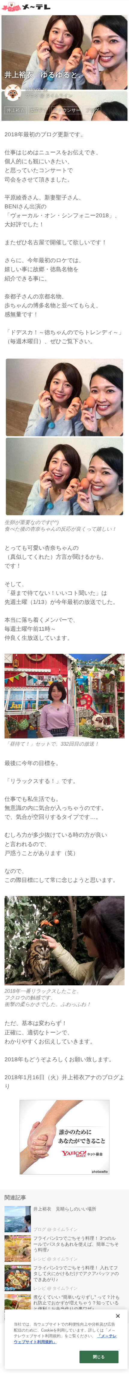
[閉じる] (117, 1316)
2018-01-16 (36, 89)
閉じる (99, 1357)
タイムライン (59, 95)
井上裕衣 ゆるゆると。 (44, 75)
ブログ (32, 95)
